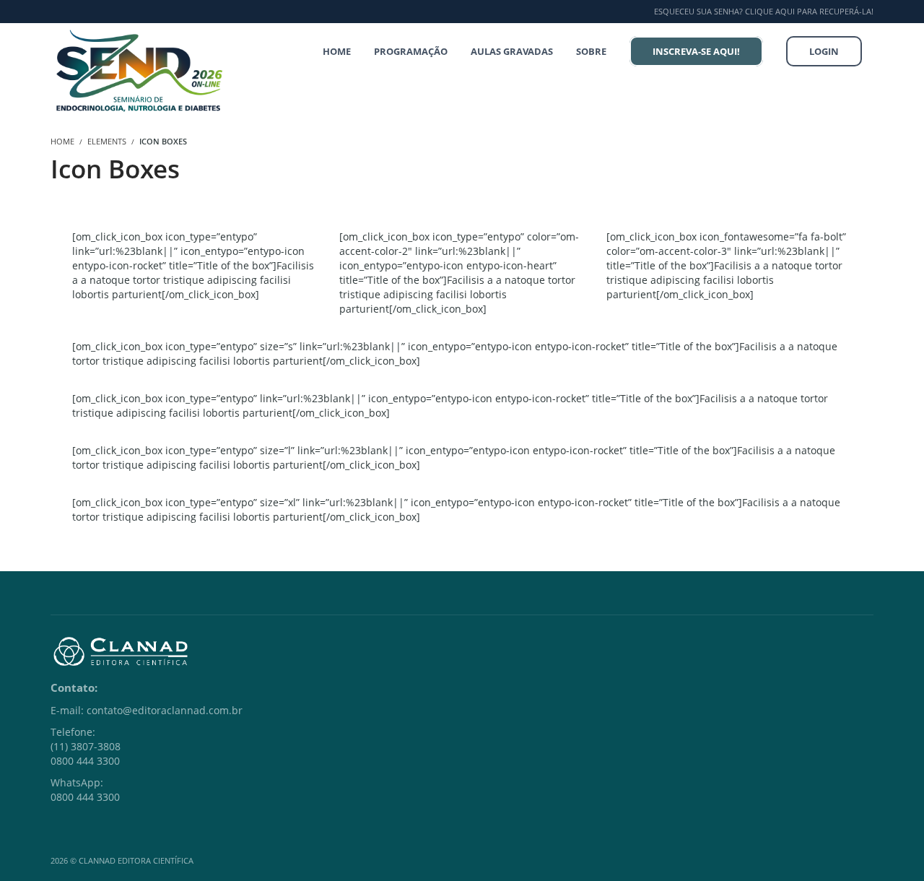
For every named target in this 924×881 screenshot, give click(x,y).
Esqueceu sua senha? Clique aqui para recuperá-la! (763, 11)
